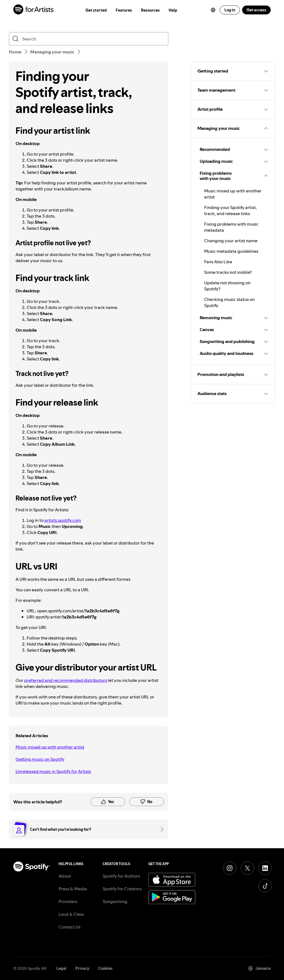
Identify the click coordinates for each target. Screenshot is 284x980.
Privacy (82, 968)
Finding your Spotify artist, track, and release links (230, 210)
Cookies (105, 968)
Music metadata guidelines (231, 251)
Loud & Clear (71, 914)
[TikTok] (265, 886)
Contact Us (69, 927)
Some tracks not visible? (228, 272)
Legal (61, 968)
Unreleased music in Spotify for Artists (53, 771)
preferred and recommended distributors (65, 680)
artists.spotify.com (62, 520)
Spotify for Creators (122, 889)
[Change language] (213, 10)
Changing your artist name (230, 241)
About (65, 876)
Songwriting (115, 901)
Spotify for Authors (121, 876)
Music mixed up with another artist (50, 747)
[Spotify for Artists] (33, 10)
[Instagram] (229, 868)
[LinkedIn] (265, 868)
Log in (229, 10)
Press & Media (73, 889)
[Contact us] (160, 829)
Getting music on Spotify (40, 759)
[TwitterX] (247, 868)
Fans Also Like (218, 262)
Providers (68, 901)
